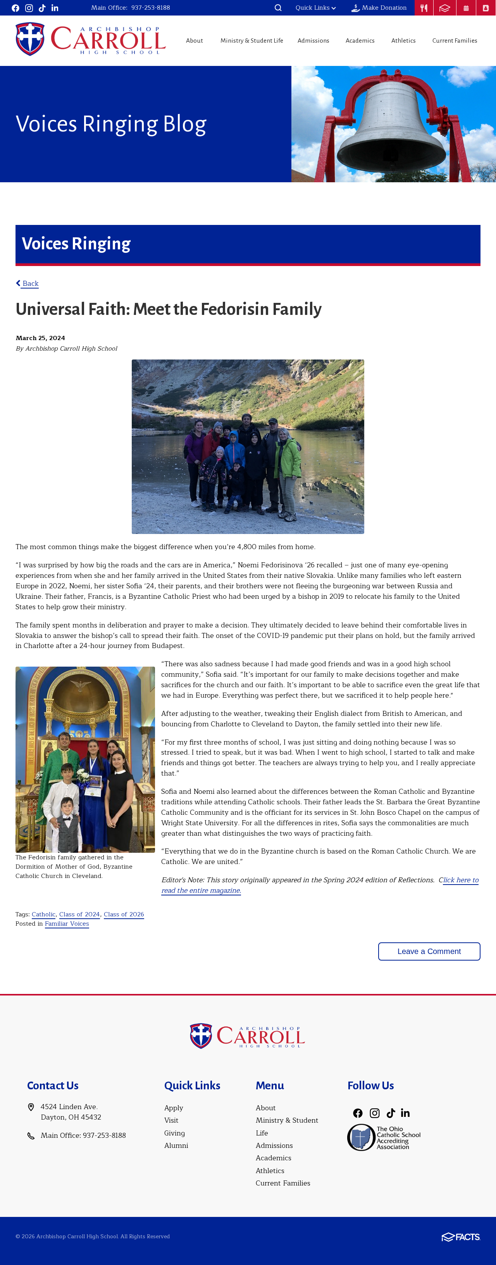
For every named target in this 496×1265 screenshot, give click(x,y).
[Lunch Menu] (423, 7)
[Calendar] (466, 7)
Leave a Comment (429, 951)
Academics (360, 40)
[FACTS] (444, 7)
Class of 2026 (124, 914)
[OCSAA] (383, 1136)
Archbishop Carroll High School (91, 39)
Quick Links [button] (313, 7)
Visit (171, 1120)
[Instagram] (29, 8)
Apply (173, 1108)
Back (30, 283)
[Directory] (486, 7)
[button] (278, 8)
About (194, 40)
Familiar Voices (67, 924)
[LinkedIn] (55, 8)
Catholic (43, 914)
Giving (174, 1133)
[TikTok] (42, 8)
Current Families (454, 40)
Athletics (403, 40)
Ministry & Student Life (251, 40)
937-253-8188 (150, 7)
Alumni (176, 1145)
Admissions (313, 40)
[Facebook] (15, 8)
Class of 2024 (79, 914)
